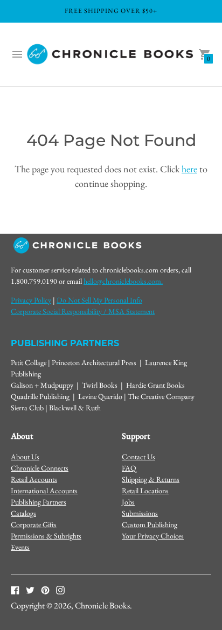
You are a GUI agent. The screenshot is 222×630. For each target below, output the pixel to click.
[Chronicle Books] (111, 54)
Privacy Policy (31, 300)
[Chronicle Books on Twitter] (30, 589)
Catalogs (23, 513)
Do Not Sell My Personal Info (99, 300)
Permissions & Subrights (46, 536)
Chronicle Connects (39, 468)
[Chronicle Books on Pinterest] (45, 589)
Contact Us (138, 456)
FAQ (129, 468)
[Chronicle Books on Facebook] (15, 589)
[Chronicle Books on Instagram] (60, 589)
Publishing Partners (38, 502)
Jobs (128, 502)
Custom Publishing (149, 524)
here (189, 169)
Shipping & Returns (150, 479)
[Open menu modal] (17, 54)
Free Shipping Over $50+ (111, 10)
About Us (25, 456)
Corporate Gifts (34, 524)
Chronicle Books (102, 605)
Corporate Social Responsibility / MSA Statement (83, 311)
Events (20, 547)
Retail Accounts (34, 479)
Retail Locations (145, 490)
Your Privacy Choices (153, 536)
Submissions (140, 513)
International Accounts (44, 490)
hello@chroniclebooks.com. (123, 281)
